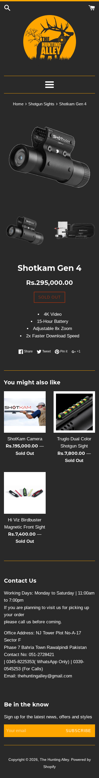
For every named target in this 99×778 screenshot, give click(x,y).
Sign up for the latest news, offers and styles (48, 716)
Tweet (46, 351)
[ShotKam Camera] (25, 412)
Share (28, 351)
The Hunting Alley (54, 760)
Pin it (63, 351)
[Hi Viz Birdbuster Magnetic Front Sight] (25, 493)
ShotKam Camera (24, 438)
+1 (78, 351)
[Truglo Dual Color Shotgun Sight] (74, 412)
